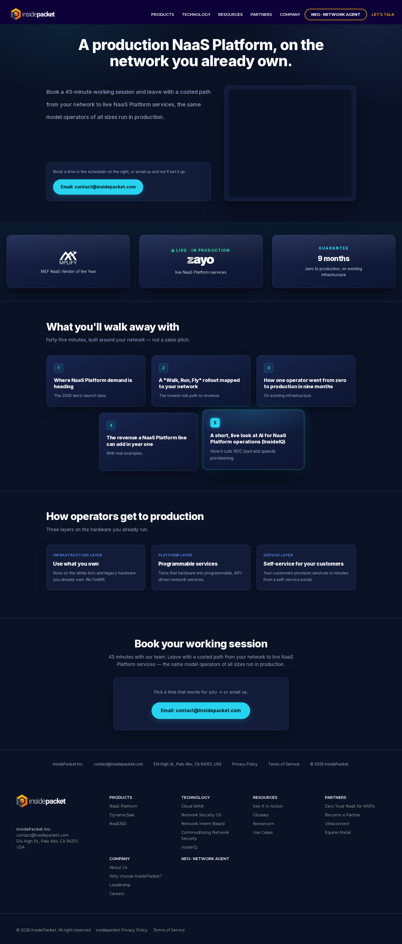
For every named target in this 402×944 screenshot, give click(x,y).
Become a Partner (342, 815)
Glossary (261, 815)
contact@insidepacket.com (118, 764)
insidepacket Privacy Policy (122, 930)
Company (290, 14)
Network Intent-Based (203, 823)
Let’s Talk (383, 14)
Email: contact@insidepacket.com (98, 186)
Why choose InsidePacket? (135, 876)
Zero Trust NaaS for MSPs (349, 806)
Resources (230, 14)
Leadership (119, 884)
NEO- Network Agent (335, 14)
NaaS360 (118, 823)
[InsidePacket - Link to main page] (33, 15)
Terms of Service (283, 764)
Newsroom (263, 823)
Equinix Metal (338, 832)
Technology (196, 14)
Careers (116, 893)
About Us (118, 867)
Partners (261, 14)
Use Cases (263, 832)
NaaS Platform (123, 806)
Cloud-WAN (192, 806)
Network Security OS (201, 815)
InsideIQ (189, 847)
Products (162, 14)
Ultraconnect (337, 823)
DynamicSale (122, 815)
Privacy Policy (245, 764)
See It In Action (268, 806)
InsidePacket (43, 930)
